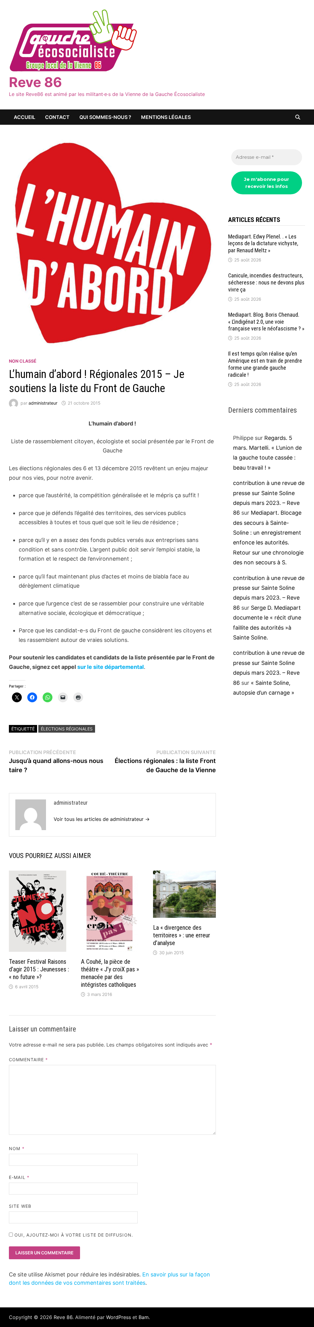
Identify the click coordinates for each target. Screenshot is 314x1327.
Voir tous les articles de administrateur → (102, 819)
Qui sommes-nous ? (105, 117)
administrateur (43, 403)
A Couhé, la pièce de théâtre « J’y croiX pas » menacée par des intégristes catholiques (110, 973)
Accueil (24, 117)
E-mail (19, 1177)
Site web (20, 1206)
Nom (16, 1148)
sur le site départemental (110, 667)
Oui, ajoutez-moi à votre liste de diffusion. (73, 1234)
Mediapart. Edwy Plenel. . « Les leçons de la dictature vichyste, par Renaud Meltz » (263, 243)
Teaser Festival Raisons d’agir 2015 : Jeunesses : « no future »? (39, 969)
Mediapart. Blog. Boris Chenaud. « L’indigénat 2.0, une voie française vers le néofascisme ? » (266, 321)
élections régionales (67, 728)
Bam (144, 1317)
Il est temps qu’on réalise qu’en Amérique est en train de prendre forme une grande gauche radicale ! (265, 364)
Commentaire (28, 1059)
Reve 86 (35, 82)
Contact (57, 117)
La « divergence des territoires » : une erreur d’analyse (181, 935)
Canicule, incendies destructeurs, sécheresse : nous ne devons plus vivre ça (266, 282)
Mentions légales (166, 117)
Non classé (22, 361)
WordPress (118, 1317)
